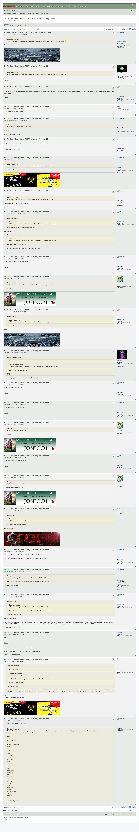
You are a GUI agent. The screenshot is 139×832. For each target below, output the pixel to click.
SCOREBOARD (48, 6)
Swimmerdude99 (121, 41)
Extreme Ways (120, 127)
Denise (9, 789)
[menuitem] (13, 10)
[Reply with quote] (113, 33)
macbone (9, 785)
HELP (134, 6)
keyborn (9, 753)
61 (121, 108)
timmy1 (9, 763)
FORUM (134, 4)
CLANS (73, 6)
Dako (8, 761)
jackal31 (9, 746)
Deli (8, 778)
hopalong (9, 795)
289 (121, 634)
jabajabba (9, 755)
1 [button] (118, 29)
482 (121, 362)
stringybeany (120, 96)
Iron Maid (61, 41)
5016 (121, 285)
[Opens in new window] (7, 643)
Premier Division (23, 651)
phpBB (10, 817)
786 (121, 510)
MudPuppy (10, 772)
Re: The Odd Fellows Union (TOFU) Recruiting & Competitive (30, 32)
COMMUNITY (83, 6)
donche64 (119, 632)
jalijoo (22, 407)
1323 (121, 202)
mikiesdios (10, 759)
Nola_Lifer (10, 776)
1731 (121, 130)
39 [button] (122, 29)
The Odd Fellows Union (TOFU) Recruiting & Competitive (29, 18)
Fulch (8, 797)
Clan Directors (12, 21)
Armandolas (10, 770)
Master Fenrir (11, 782)
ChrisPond (10, 780)
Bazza (8, 768)
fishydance (120, 579)
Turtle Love (27, 126)
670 (121, 169)
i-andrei (119, 167)
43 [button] (133, 29)
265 (121, 728)
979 (121, 584)
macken (9, 767)
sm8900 (119, 726)
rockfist (9, 784)
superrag (9, 757)
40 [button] (124, 29)
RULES (134, 7)
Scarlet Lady (24, 143)
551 (121, 98)
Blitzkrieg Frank (11, 791)
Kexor (8, 774)
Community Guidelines (18, 26)
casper (9, 751)
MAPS (38, 6)
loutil (118, 508)
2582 (121, 43)
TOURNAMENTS (62, 6)
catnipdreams (11, 750)
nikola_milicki (23, 261)
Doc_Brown (120, 200)
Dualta (8, 765)
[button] (113, 29)
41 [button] (127, 29)
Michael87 (39, 554)
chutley (22, 387)
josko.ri (119, 282)
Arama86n (119, 72)
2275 (121, 74)
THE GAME (30, 6)
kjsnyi (118, 106)
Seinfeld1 (23, 460)
